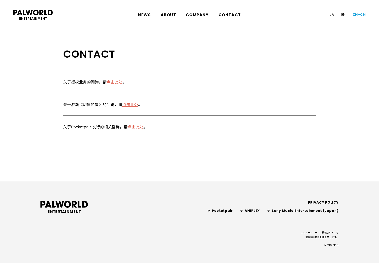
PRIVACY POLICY (323, 202)
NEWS (144, 15)
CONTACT (230, 15)
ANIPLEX (252, 210)
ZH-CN (359, 14)
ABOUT (168, 15)
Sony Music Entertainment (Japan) (305, 210)
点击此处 (114, 82)
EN (343, 14)
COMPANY (197, 15)
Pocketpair (222, 210)
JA (331, 14)
